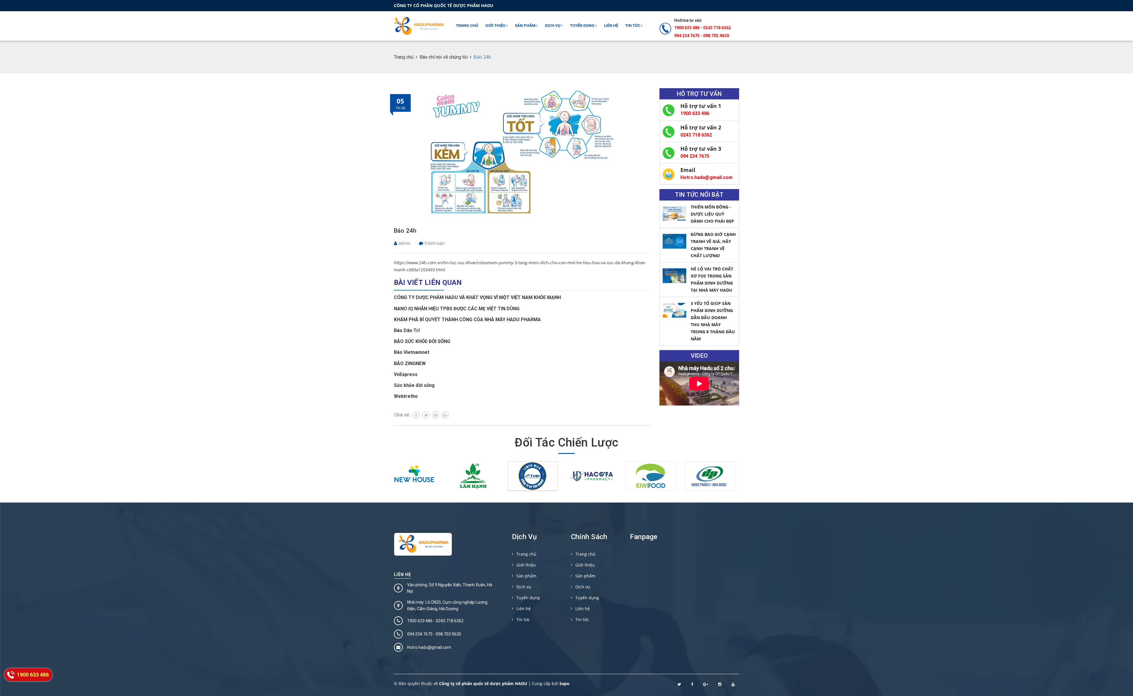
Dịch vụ (553, 25)
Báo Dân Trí (407, 330)
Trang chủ (467, 25)
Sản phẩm (525, 25)
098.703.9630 (716, 35)
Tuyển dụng (582, 25)
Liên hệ (611, 25)
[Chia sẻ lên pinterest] (435, 414)
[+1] (445, 414)
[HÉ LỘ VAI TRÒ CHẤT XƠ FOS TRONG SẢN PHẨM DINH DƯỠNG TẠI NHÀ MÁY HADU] (674, 275)
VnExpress (405, 374)
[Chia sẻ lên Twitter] (425, 414)
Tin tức (633, 25)
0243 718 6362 (717, 27)
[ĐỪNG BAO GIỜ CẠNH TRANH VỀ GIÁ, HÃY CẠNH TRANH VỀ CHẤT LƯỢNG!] (674, 241)
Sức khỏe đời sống (414, 385)
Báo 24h (405, 230)
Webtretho (406, 396)
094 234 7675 (694, 156)
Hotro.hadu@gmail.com (706, 177)
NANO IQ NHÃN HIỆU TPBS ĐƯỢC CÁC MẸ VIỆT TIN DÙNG (457, 308)
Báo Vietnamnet (411, 352)
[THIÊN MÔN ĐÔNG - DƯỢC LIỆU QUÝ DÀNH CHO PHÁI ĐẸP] (674, 213)
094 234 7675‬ (687, 35)
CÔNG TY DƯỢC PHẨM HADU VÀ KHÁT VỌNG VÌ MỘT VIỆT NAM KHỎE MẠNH (477, 297)
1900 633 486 (687, 27)
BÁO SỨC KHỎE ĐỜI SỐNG (422, 341)
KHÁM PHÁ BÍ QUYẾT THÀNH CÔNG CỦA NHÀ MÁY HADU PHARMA (467, 319)
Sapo (564, 683)
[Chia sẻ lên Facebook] (416, 414)
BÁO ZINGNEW (410, 363)
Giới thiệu (495, 25)
